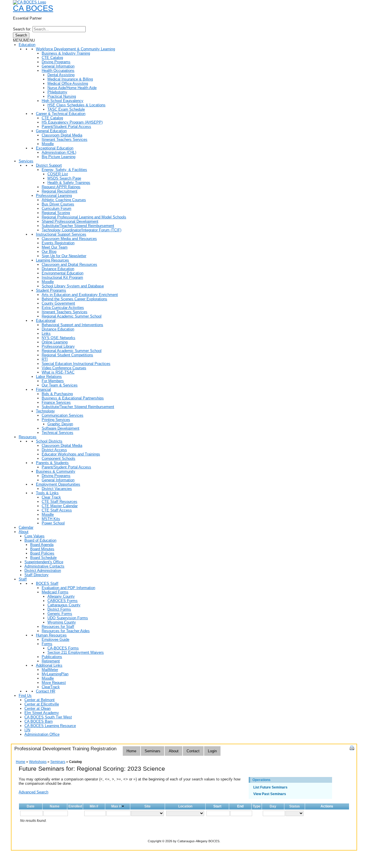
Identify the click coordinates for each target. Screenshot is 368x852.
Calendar (26, 527)
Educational (45, 320)
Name (55, 806)
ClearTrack (51, 687)
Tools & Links (47, 493)
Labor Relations (49, 376)
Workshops (38, 762)
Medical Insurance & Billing (70, 79)
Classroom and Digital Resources (69, 264)
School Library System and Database (73, 286)
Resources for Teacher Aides (66, 631)
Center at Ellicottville (41, 704)
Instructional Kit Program (62, 277)
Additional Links (49, 665)
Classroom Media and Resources (69, 238)
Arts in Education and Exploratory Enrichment (80, 295)
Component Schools (58, 458)
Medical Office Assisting (67, 83)
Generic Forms (59, 613)
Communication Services (62, 415)
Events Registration (58, 243)
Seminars (152, 751)
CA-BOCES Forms (63, 648)
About (23, 532)
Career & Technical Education (60, 113)
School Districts (49, 441)
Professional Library (58, 346)
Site (147, 806)
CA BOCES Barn (38, 721)
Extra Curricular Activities (63, 307)
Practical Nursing (61, 96)
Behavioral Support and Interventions (72, 325)
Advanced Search (33, 792)
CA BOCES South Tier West (48, 717)
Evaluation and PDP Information (68, 588)
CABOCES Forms (62, 601)
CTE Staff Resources (59, 501)
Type (256, 806)
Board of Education (40, 540)
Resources (28, 437)
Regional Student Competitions (67, 355)
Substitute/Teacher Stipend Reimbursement (78, 226)
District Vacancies (57, 488)
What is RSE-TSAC (58, 372)
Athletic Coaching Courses (64, 200)
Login (212, 751)
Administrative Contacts (44, 566)
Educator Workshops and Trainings (71, 454)
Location (185, 806)
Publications (52, 657)
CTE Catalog (52, 57)
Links (46, 333)
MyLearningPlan (55, 674)
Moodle (48, 144)
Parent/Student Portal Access (66, 126)
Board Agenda (41, 545)
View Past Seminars (269, 794)
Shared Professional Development (70, 221)
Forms (47, 644)
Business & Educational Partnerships (73, 398)
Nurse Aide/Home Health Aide (72, 88)
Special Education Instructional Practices (76, 363)
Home (131, 751)
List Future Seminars (270, 787)
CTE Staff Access (57, 510)
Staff (23, 579)
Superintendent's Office (43, 562)
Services (26, 161)
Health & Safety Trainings (68, 182)
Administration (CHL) (59, 152)
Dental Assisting (60, 75)
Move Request (54, 682)
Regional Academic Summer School (71, 316)
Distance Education (58, 269)
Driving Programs (56, 62)
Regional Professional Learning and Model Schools (84, 217)
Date (30, 806)
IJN (27, 730)
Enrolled (75, 806)
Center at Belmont (39, 700)
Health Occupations (58, 70)
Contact (193, 751)
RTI (45, 359)
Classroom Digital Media (62, 135)
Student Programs (51, 290)
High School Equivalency (62, 101)
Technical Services (57, 432)
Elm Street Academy (41, 713)
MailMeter (50, 670)
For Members (53, 381)
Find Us (25, 695)
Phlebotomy (57, 92)
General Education (51, 131)
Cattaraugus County (63, 605)
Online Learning (55, 342)
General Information (58, 66)
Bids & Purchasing (57, 394)
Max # (116, 806)
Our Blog (49, 251)
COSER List (57, 174)
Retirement (51, 661)
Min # (94, 806)
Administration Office (42, 734)
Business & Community (55, 471)
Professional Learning (54, 195)
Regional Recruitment (59, 191)
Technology (45, 411)
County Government (58, 303)
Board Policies (42, 553)
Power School (53, 523)
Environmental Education (62, 273)
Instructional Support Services (61, 234)
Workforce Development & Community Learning (75, 49)
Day (273, 806)
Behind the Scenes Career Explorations (74, 299)
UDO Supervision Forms (67, 618)
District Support (49, 165)
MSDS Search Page (64, 178)
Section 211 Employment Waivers (75, 652)
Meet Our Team (55, 247)
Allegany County (61, 596)
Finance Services (56, 402)
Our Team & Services (60, 385)
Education (27, 45)
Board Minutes (42, 549)
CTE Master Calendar (60, 506)
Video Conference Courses (64, 368)
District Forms (59, 609)
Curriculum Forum (56, 208)
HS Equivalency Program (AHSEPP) (72, 122)
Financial (43, 389)
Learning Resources (52, 260)
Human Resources (51, 635)
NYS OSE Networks (58, 338)
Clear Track (51, 497)
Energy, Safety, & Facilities (64, 170)
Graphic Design (60, 424)
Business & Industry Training (66, 53)
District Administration (42, 570)
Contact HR (45, 691)
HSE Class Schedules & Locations (76, 105)
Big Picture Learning (58, 157)
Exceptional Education (54, 148)
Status (294, 806)
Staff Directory (36, 575)
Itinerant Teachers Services (64, 139)
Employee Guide (55, 639)
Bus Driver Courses (58, 204)
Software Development (60, 428)
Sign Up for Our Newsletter (64, 256)
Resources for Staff (58, 626)
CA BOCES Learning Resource (50, 726)
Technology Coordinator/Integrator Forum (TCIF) (81, 230)
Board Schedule (43, 557)
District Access (54, 450)
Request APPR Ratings (61, 187)
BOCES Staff (47, 583)
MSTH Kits (51, 519)
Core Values (34, 536)
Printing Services (56, 420)
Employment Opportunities (58, 484)
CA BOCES (33, 8)
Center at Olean (37, 708)
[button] (24, 40)
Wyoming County (61, 622)
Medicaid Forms (55, 592)
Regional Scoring (56, 213)
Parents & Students (52, 463)
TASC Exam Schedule (66, 109)
